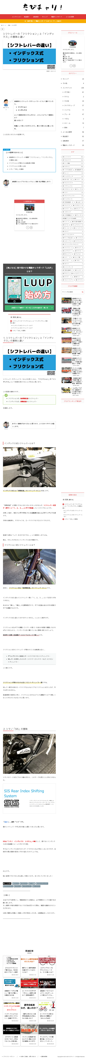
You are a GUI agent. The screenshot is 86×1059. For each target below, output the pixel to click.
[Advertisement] (29, 85)
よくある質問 (8, 883)
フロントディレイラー (43, 883)
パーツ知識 (32, 883)
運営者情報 (44, 1056)
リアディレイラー (27, 886)
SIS (5, 822)
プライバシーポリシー (9, 1056)
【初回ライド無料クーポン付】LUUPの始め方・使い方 (29, 308)
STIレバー (16, 883)
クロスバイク (24, 883)
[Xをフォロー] (27, 227)
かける (30, 212)
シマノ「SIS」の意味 (19, 330)
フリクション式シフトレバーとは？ (23, 328)
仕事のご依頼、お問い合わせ (28, 1056)
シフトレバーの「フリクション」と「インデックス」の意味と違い (72, 506)
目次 (14, 317)
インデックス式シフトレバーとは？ (23, 325)
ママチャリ (17, 886)
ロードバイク (37, 886)
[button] (82, 292)
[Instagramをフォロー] (31, 227)
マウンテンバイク (9, 886)
